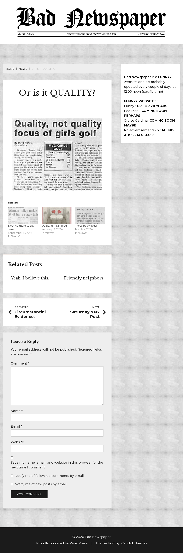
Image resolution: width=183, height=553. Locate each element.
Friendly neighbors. (84, 278)
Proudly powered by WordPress (62, 543)
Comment (20, 363)
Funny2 (130, 106)
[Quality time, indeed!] (57, 215)
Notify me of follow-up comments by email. (49, 476)
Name (17, 411)
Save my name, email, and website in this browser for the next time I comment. (57, 465)
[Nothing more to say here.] (23, 215)
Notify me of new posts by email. (41, 484)
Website (17, 442)
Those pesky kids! (86, 225)
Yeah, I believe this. (30, 278)
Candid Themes (134, 543)
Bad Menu (132, 111)
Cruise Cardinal (136, 121)
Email (16, 426)
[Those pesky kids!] (90, 215)
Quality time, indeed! (54, 225)
